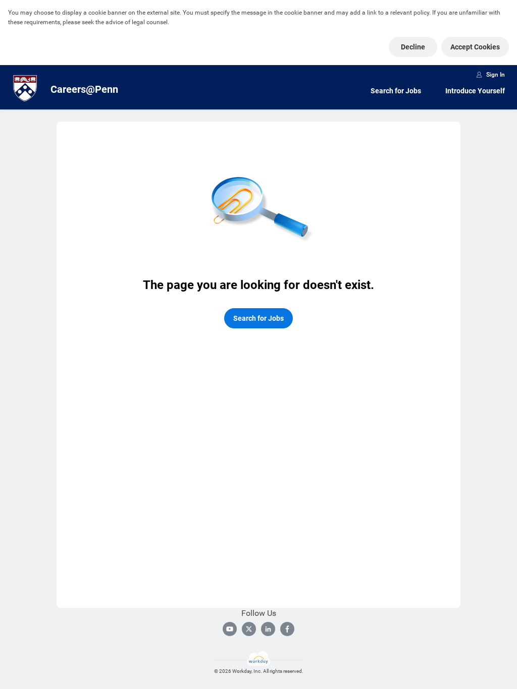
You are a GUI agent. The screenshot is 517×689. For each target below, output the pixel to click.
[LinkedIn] (268, 629)
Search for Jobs (396, 91)
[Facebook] (287, 629)
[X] (249, 629)
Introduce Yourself (475, 91)
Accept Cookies (475, 47)
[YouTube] (230, 629)
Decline (413, 47)
